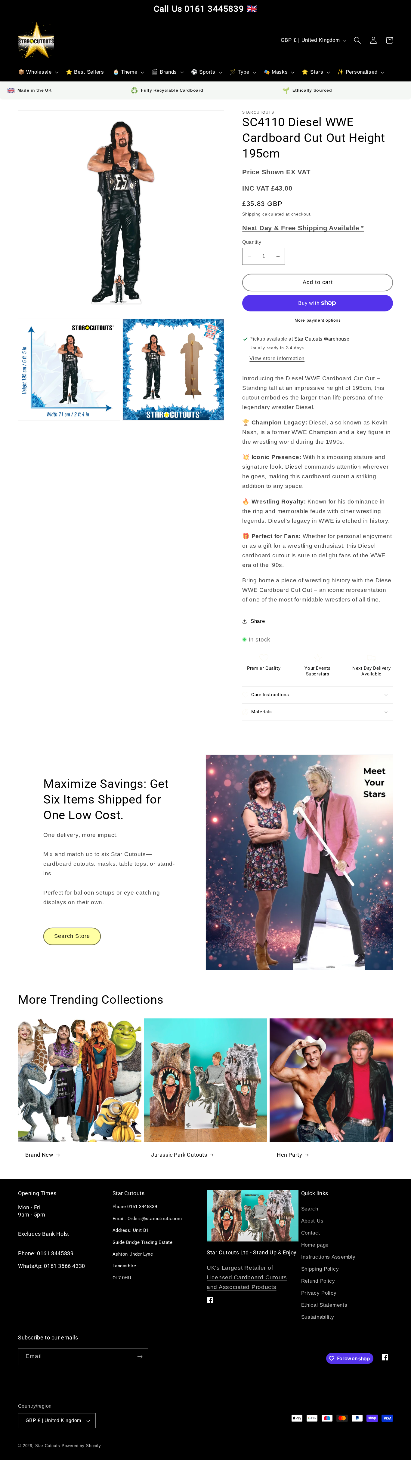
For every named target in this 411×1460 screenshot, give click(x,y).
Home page (315, 1245)
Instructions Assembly (328, 1257)
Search (309, 1209)
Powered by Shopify (81, 1445)
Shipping (251, 214)
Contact (310, 1233)
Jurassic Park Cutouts (179, 1155)
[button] (38, 72)
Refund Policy (318, 1281)
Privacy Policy (319, 1293)
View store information (276, 358)
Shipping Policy (320, 1269)
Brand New (39, 1155)
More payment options (318, 320)
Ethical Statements (324, 1305)
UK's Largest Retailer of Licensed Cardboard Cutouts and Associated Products (247, 1277)
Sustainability (317, 1317)
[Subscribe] (140, 1356)
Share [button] (258, 621)
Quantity (251, 242)
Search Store (72, 936)
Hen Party (289, 1155)
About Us (312, 1221)
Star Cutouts (47, 1445)
